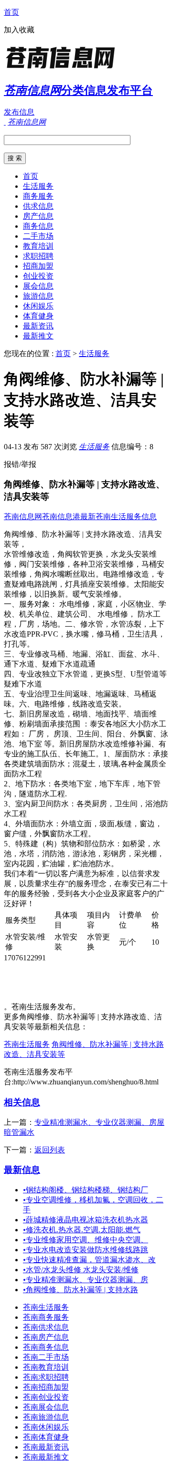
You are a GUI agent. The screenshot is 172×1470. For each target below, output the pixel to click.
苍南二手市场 (46, 1357)
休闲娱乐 (38, 306)
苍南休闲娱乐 (46, 1427)
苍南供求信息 (46, 1327)
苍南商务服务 (46, 1317)
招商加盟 (38, 266)
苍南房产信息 (46, 1337)
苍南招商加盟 (46, 1387)
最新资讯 (38, 326)
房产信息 (38, 216)
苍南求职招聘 (46, 1377)
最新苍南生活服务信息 (118, 517)
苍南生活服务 (27, 1044)
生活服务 (38, 186)
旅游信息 (38, 296)
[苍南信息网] (63, 69)
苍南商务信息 (46, 1347)
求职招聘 (38, 256)
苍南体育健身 (46, 1437)
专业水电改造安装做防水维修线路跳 (85, 1250)
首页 (11, 12)
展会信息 (38, 286)
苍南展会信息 (46, 1407)
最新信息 (22, 1170)
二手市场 (38, 236)
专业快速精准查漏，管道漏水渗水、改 (89, 1260)
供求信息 (38, 206)
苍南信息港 (61, 517)
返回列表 (49, 1150)
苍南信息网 (23, 517)
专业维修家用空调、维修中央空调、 (85, 1240)
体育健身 (38, 316)
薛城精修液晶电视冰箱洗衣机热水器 (85, 1220)
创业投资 (38, 276)
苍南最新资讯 (46, 1447)
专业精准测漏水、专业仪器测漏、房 (85, 1280)
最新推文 (38, 336)
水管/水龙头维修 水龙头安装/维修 (81, 1270)
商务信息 (38, 226)
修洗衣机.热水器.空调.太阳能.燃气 (81, 1230)
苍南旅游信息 (46, 1417)
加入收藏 (19, 30)
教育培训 (38, 246)
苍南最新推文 (46, 1457)
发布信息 (19, 112)
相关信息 (22, 1102)
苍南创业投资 (46, 1397)
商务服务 (38, 196)
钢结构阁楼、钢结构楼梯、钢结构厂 (85, 1190)
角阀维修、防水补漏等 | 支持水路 (80, 1290)
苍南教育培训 (46, 1367)
